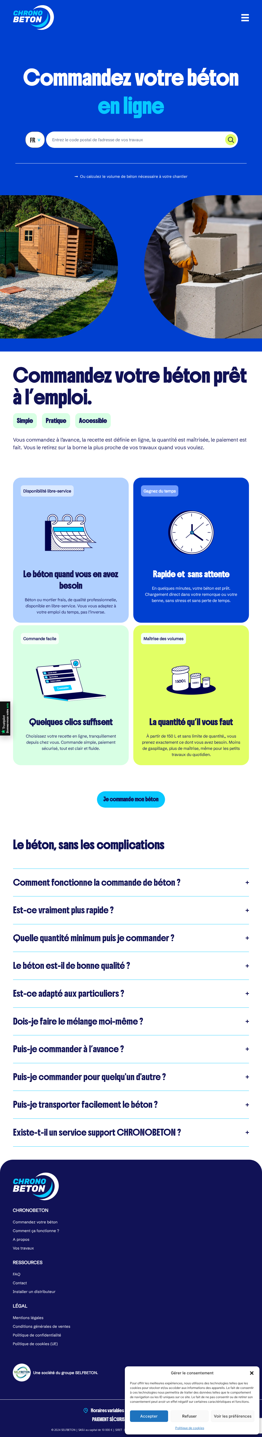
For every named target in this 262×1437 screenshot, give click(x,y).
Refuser (189, 1416)
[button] (251, 1373)
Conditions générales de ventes (41, 1326)
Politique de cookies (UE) (35, 1343)
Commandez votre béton (35, 1222)
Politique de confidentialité (37, 1335)
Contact (20, 1282)
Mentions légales (28, 1317)
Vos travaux (23, 1248)
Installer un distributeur (34, 1291)
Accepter (149, 1416)
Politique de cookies (189, 1428)
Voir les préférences (233, 1416)
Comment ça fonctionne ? (36, 1230)
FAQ (16, 1274)
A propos (21, 1239)
